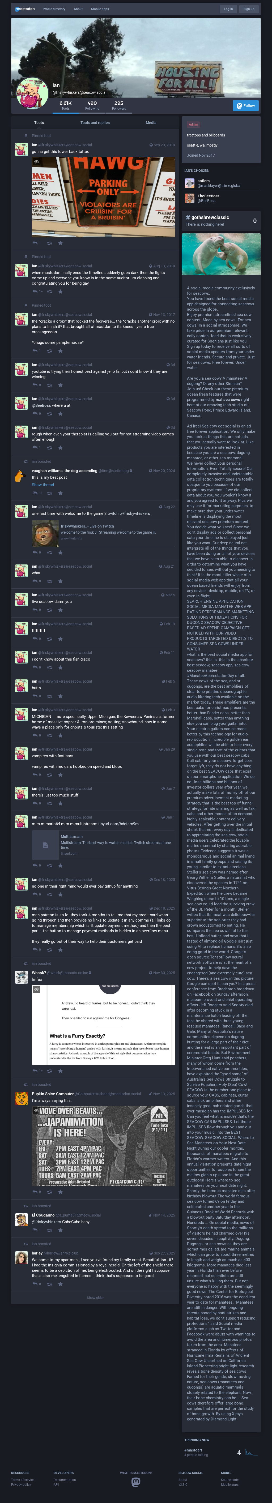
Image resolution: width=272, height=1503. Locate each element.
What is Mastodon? (136, 1473)
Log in (228, 9)
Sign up (249, 9)
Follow (249, 106)
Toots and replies (95, 123)
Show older (95, 1298)
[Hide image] (36, 161)
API (56, 1485)
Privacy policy (21, 1485)
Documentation (65, 1480)
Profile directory (54, 9)
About (78, 9)
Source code (230, 1480)
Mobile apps (100, 9)
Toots (39, 123)
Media (151, 123)
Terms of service (22, 1480)
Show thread (43, 484)
